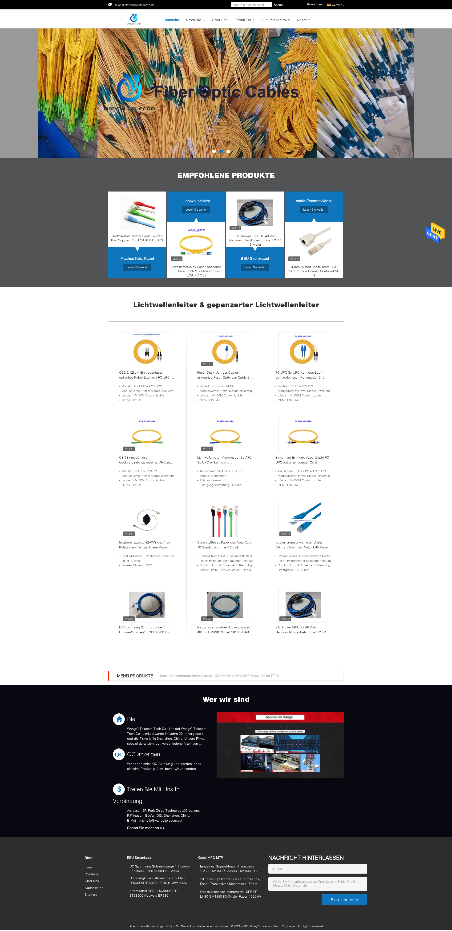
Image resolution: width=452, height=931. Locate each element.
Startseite (171, 19)
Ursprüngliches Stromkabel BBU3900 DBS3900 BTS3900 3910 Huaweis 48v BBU (158, 881)
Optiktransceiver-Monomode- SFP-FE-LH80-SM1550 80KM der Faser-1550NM (231, 894)
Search (278, 5)
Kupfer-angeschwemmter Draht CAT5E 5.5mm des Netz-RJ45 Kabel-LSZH (302, 545)
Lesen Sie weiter (137, 267)
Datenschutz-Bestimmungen (147, 926)
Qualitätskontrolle (275, 19)
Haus (89, 867)
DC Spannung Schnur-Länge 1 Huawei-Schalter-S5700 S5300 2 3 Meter (144, 630)
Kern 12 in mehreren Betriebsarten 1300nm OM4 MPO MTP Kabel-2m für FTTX (219, 676)
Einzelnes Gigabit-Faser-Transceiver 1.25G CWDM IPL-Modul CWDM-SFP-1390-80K (229, 869)
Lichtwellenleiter (196, 200)
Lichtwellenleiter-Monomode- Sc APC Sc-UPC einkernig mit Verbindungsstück (224, 460)
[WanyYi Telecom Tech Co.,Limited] (134, 18)
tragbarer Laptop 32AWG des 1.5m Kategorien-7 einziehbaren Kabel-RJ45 (145, 545)
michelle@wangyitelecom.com (134, 5)
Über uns (219, 19)
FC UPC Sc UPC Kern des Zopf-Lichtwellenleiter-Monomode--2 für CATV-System (300, 375)
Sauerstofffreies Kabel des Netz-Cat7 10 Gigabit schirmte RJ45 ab (224, 544)
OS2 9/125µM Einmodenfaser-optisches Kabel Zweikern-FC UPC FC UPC (147, 375)
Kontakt (303, 19)
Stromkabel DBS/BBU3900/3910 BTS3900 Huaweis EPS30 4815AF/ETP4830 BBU (153, 894)
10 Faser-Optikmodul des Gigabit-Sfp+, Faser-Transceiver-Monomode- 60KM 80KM (230, 882)
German (337, 5)
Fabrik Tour (244, 19)
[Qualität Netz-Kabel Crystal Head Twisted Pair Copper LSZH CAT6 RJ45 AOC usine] (137, 213)
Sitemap (91, 894)
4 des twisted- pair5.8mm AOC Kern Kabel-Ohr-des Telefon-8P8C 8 (314, 271)
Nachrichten (94, 888)
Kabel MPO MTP (210, 857)
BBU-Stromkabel (255, 258)
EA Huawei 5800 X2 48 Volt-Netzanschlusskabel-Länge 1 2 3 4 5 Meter (255, 240)
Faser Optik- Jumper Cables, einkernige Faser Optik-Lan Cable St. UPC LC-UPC (224, 375)
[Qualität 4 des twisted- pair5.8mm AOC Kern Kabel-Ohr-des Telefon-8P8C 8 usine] (314, 243)
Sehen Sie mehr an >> (146, 827)
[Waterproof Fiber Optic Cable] (226, 93)
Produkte (193, 19)
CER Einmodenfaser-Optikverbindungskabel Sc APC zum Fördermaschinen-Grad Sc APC (146, 460)
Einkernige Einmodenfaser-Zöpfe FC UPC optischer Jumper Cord (302, 459)
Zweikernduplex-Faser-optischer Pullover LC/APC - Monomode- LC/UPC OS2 (196, 271)
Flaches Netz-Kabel (137, 258)
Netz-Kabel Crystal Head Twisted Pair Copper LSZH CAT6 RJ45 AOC (138, 238)
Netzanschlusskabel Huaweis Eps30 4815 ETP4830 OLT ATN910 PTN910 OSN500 (224, 630)
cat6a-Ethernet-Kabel (314, 200)
